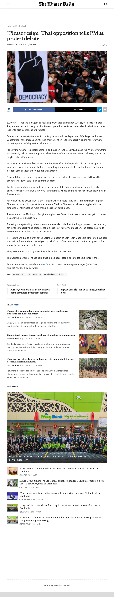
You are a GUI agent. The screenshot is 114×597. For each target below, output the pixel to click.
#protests (37, 274)
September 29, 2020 (29, 500)
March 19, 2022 (16, 460)
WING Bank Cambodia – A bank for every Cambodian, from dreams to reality (47, 456)
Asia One (45, 264)
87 (39, 487)
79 (41, 339)
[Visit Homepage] (57, 4)
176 (27, 460)
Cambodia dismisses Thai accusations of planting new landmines (41, 335)
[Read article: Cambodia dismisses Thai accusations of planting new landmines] (93, 344)
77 (36, 475)
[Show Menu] (8, 4)
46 (41, 365)
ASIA (15, 26)
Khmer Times (14, 317)
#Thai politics (49, 274)
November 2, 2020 (14, 45)
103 (39, 512)
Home (9, 26)
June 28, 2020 (26, 475)
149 (41, 500)
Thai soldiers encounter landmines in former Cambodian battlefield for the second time (37, 312)
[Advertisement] (57, 16)
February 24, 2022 (28, 524)
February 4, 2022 (27, 512)
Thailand (22, 26)
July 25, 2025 (27, 317)
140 (41, 317)
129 (40, 524)
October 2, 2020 (27, 487)
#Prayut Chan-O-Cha (21, 274)
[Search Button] (105, 4)
